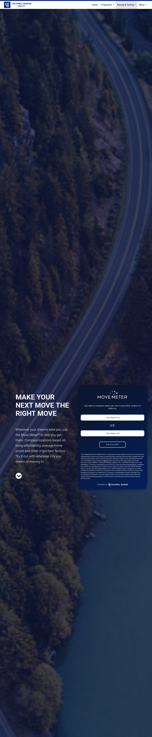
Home (95, 4)
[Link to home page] (19, 5)
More (143, 6)
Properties (108, 6)
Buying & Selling (127, 6)
